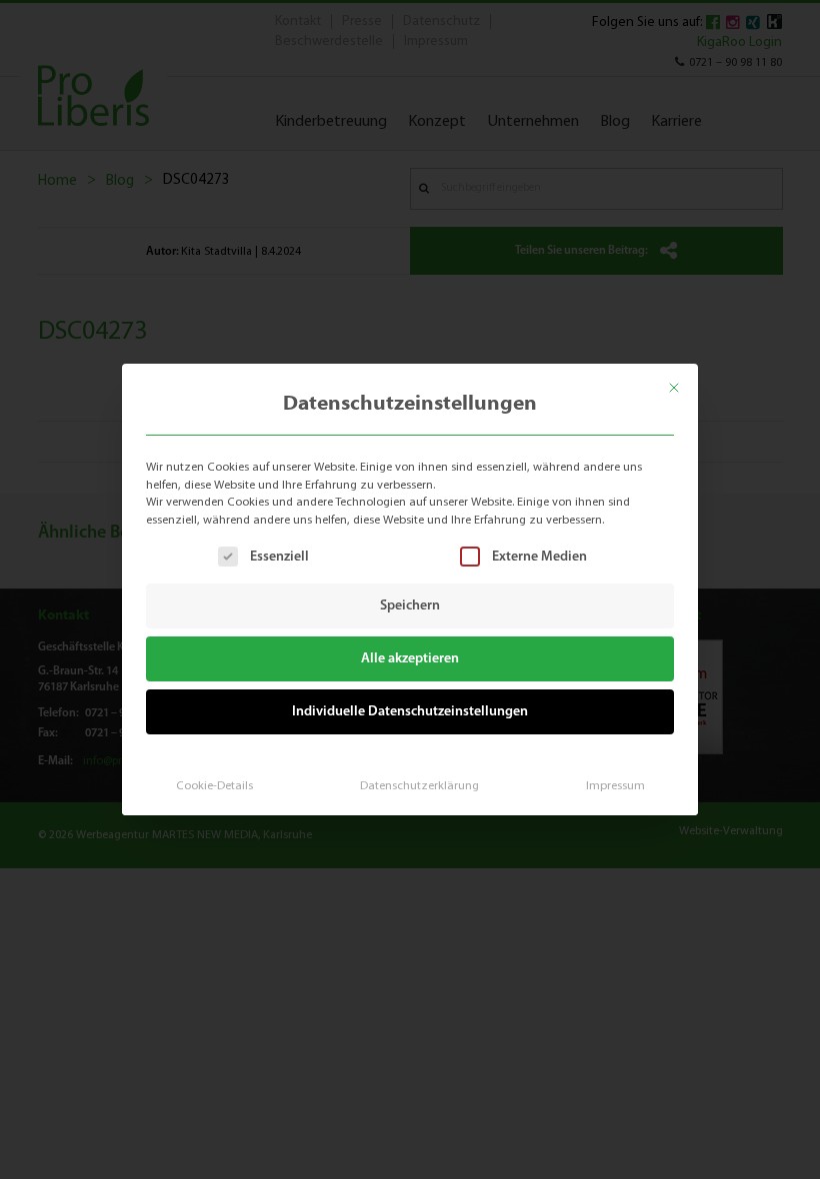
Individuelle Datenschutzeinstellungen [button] (410, 711)
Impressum (615, 786)
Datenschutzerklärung (419, 786)
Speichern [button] (410, 605)
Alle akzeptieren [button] (410, 658)
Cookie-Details (214, 786)
